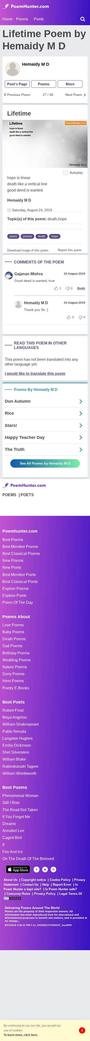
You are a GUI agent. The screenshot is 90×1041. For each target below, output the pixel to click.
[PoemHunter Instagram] (53, 869)
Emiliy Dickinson (16, 745)
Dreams (9, 824)
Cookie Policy (60, 880)
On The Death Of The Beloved (28, 859)
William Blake (14, 759)
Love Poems (13, 625)
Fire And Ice (12, 852)
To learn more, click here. (21, 1035)
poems (27, 236)
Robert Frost (13, 710)
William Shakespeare (20, 724)
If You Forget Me (16, 817)
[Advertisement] (45, 995)
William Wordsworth (19, 773)
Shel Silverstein (15, 752)
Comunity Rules (18, 894)
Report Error (62, 884)
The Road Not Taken (20, 810)
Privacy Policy (44, 894)
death (41, 236)
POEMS (9, 495)
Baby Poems (13, 632)
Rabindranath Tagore (20, 766)
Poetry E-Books (15, 688)
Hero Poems (13, 681)
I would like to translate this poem (35, 374)
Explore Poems (15, 589)
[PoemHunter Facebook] (37, 869)
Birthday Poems (16, 653)
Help (45, 884)
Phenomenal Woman (20, 796)
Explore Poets (14, 595)
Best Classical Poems (21, 554)
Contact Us (30, 884)
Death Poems (14, 639)
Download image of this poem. (28, 250)
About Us (10, 880)
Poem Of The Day (17, 602)
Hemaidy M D (35, 64)
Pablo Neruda (14, 731)
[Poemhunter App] (18, 869)
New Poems (12, 560)
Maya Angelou (14, 717)
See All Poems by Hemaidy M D (45, 463)
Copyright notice (33, 880)
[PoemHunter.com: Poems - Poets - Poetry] (25, 6)
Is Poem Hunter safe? (61, 889)
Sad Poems (12, 646)
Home (7, 19)
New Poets (11, 567)
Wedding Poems (16, 660)
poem (13, 236)
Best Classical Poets (20, 582)
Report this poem (70, 250)
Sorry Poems (13, 674)
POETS (27, 495)
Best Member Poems (20, 547)
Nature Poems (14, 667)
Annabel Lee (13, 831)
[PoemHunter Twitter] (45, 869)
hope (54, 236)
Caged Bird (12, 838)
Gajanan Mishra (28, 274)
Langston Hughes (17, 738)
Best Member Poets (19, 575)
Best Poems (12, 540)
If (3, 845)
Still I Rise (11, 803)
